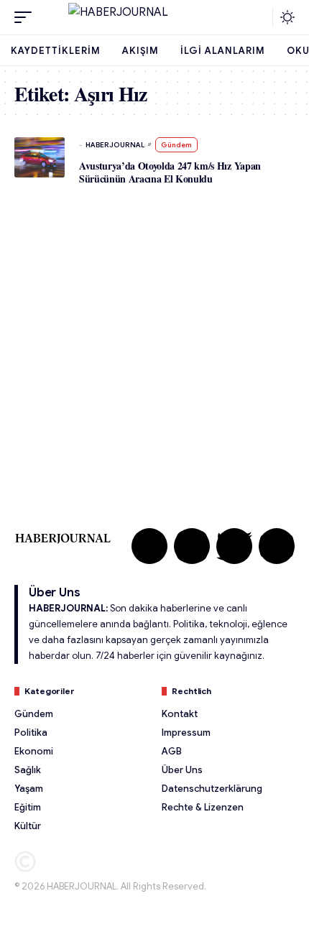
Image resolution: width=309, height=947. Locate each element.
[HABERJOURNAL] (154, 17)
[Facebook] (149, 546)
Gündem (176, 144)
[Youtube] (277, 546)
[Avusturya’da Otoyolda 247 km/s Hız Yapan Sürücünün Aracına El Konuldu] (39, 157)
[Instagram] (192, 546)
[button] (26, 17)
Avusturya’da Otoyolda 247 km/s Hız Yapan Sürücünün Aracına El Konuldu (170, 172)
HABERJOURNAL (115, 144)
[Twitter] (234, 546)
